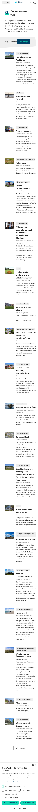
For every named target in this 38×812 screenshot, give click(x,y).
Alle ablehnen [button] (28, 803)
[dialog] (19, 787)
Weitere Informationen (14, 782)
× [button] (35, 765)
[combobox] (33, 765)
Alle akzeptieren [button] (10, 803)
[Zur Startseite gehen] (19, 2)
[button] (19, 808)
